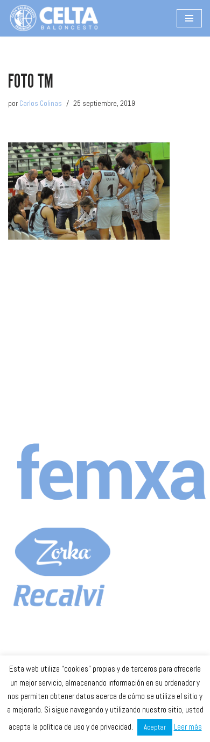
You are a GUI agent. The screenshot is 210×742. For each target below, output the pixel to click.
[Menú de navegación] (189, 18)
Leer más (188, 727)
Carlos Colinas (40, 103)
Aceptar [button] (155, 727)
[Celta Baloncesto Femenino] (54, 18)
